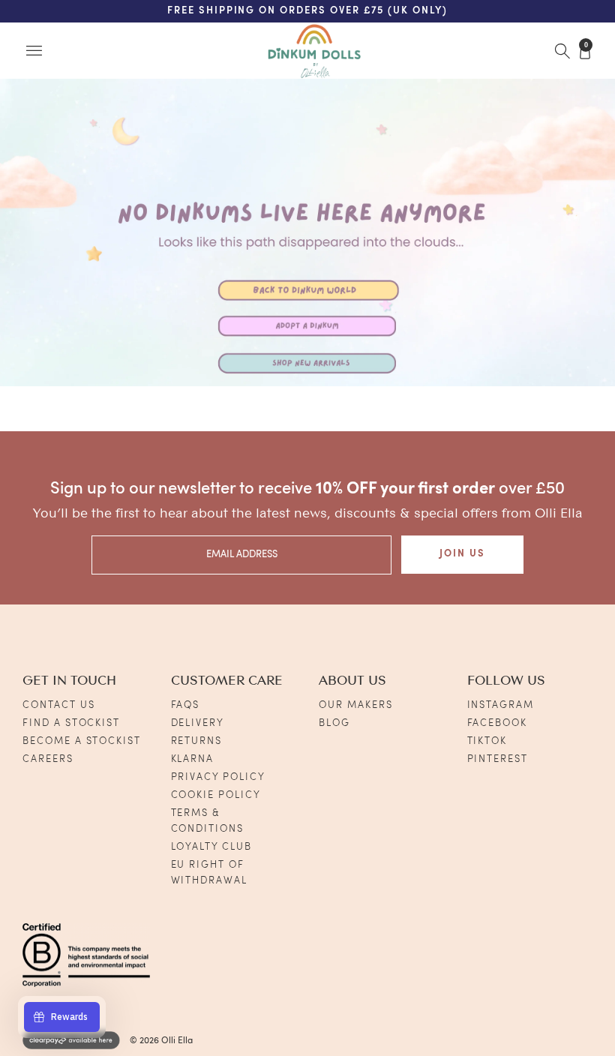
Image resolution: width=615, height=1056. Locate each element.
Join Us (462, 554)
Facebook (497, 723)
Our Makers (356, 705)
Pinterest (498, 759)
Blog (334, 723)
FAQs (185, 705)
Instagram (501, 705)
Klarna (192, 759)
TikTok (487, 741)
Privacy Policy (218, 777)
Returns (197, 741)
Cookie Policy (216, 795)
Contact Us (58, 705)
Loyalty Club (211, 847)
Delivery (198, 723)
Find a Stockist (71, 723)
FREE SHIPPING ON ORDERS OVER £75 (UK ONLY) (307, 11)
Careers (48, 759)
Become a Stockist (81, 741)
